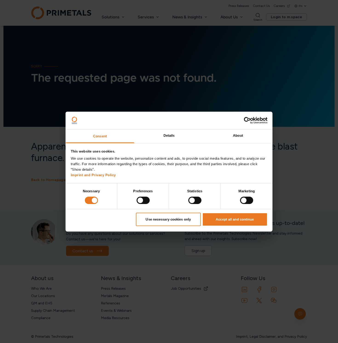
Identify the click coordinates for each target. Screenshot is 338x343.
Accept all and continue (235, 219)
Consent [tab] (100, 136)
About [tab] (238, 135)
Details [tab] (169, 135)
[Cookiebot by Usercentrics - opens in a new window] (247, 120)
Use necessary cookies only (168, 219)
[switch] (143, 200)
